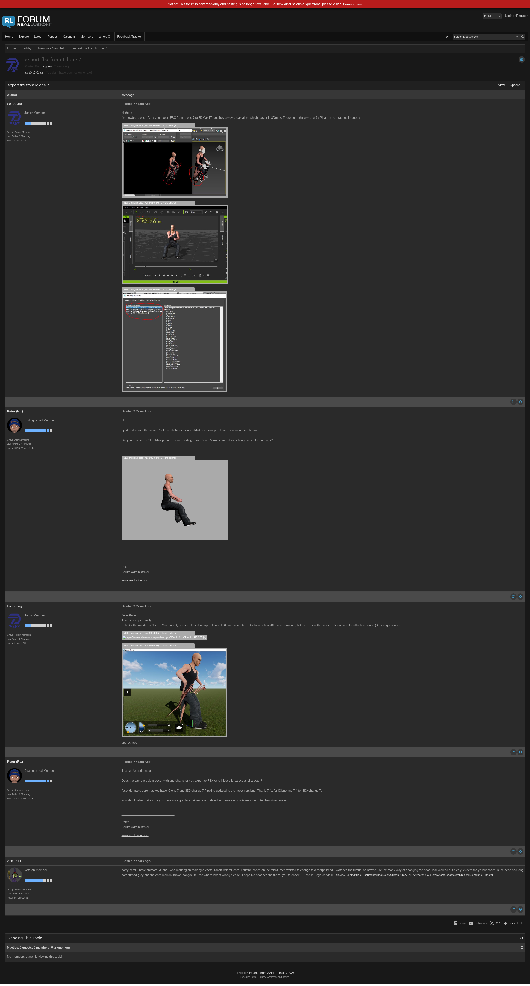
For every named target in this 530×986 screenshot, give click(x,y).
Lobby (26, 48)
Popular (52, 36)
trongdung (46, 66)
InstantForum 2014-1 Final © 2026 (271, 972)
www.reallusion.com (135, 580)
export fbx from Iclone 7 (90, 48)
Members (86, 36)
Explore (23, 36)
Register (522, 15)
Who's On (105, 36)
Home (9, 36)
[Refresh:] (522, 947)
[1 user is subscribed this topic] (522, 59)
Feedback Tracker (129, 36)
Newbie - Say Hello (52, 48)
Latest (38, 36)
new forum (353, 4)
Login (508, 15)
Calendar (69, 36)
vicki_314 (14, 861)
